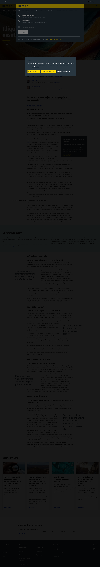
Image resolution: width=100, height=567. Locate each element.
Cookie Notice (35, 67)
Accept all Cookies (33, 71)
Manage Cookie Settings (64, 71)
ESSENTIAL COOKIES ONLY (48, 71)
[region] (50, 66)
